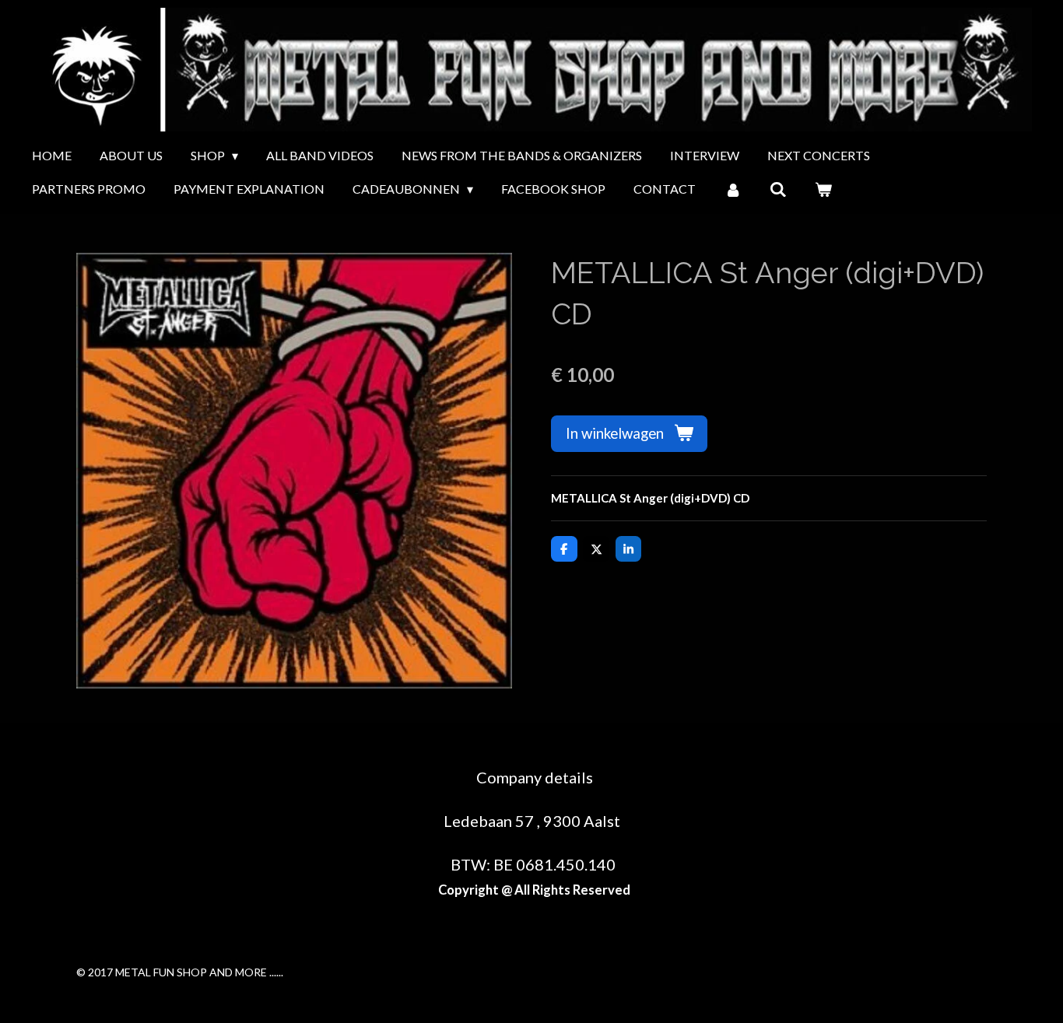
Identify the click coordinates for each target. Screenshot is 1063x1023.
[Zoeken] (778, 189)
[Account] (732, 189)
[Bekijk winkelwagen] (823, 189)
